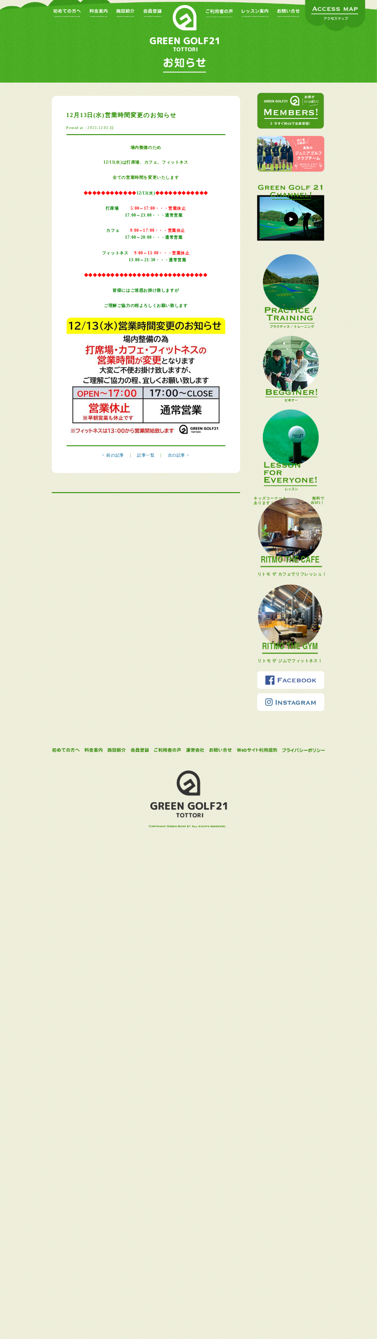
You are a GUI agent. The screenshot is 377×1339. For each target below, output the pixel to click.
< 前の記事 (113, 455)
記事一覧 (146, 455)
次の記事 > (178, 455)
